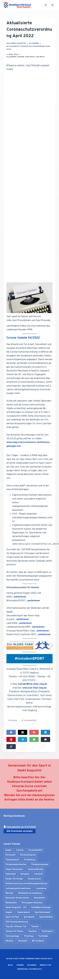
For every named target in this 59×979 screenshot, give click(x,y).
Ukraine (9, 941)
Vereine (49, 800)
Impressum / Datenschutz (29, 969)
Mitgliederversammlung (30, 893)
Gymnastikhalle (35, 869)
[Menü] (52, 5)
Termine (20, 965)
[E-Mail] (45, 739)
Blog (10, 965)
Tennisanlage (12, 936)
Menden (9, 893)
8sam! (8, 850)
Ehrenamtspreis (28, 855)
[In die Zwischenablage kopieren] (11, 746)
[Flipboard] (11, 739)
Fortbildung (30, 859)
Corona (20, 57)
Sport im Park (12, 917)
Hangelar (25, 874)
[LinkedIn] (45, 732)
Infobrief (38, 874)
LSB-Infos (40, 57)
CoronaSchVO (29, 720)
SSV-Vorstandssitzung (16, 922)
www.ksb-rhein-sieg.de (34, 688)
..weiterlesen (19, 596)
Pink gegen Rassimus (32, 902)
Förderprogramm (39, 864)
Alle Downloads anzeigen (19, 831)
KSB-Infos (30, 57)
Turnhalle (43, 936)
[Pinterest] (34, 732)
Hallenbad (10, 874)
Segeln (8, 912)
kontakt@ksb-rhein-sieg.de (32, 684)
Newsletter (39, 898)
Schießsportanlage (41, 907)
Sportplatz (29, 917)
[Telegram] (22, 739)
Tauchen (32, 931)
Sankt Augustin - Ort (16, 907)
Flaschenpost (12, 859)
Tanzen (35, 926)
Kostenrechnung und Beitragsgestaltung (26, 883)
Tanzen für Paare (14, 931)
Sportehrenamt (42, 912)
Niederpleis (11, 902)
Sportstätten (46, 917)
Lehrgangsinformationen (18, 888)
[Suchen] (46, 5)
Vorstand (22, 941)
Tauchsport (47, 931)
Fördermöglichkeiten (16, 864)
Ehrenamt (10, 855)
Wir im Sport (38, 941)
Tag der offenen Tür (15, 926)
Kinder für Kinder (14, 879)
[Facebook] (11, 732)
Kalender (31, 965)
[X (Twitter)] (22, 732)
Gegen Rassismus (14, 869)
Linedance (41, 888)
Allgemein (11, 57)
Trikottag (29, 936)
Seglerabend (23, 912)
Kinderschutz (34, 879)
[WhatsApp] (34, 739)
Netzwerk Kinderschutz (17, 898)
